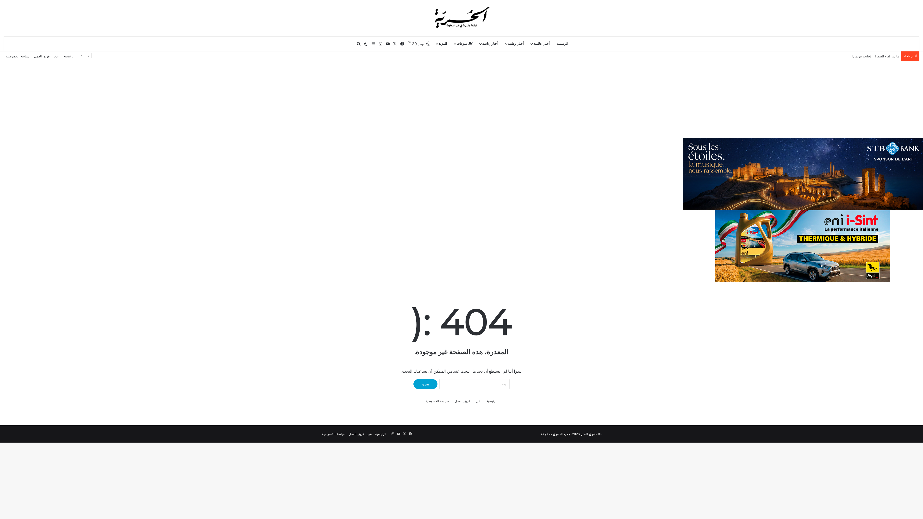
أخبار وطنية (516, 43)
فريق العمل (42, 56)
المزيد (443, 43)
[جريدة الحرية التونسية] (461, 18)
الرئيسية (562, 43)
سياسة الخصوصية (17, 56)
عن (56, 56)
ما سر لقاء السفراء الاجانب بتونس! (875, 56)
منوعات (462, 43)
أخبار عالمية (541, 43)
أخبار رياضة (490, 43)
